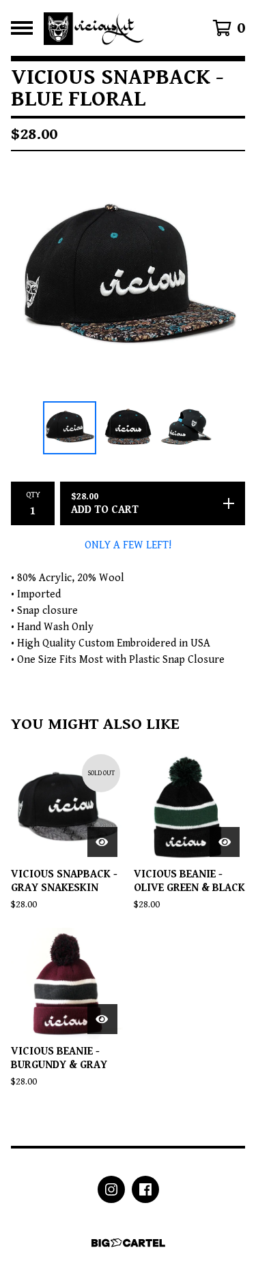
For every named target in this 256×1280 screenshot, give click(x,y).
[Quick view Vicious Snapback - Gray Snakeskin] (102, 842)
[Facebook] (145, 1189)
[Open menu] (22, 28)
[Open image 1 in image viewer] (128, 279)
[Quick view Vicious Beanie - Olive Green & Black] (225, 842)
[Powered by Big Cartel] (128, 1243)
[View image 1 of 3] (69, 427)
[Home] (95, 28)
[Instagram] (111, 1189)
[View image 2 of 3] (128, 427)
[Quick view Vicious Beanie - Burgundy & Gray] (102, 1019)
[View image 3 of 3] (186, 427)
